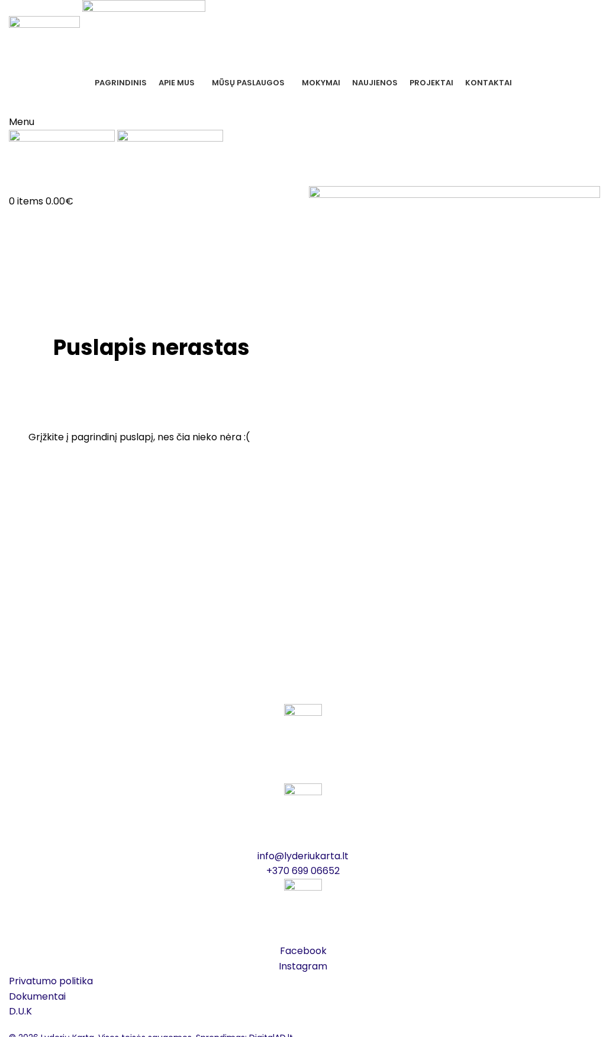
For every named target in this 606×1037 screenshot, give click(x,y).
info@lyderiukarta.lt (303, 856)
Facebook (303, 951)
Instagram (303, 966)
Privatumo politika (51, 981)
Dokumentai (37, 996)
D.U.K (20, 1011)
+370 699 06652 (303, 102)
